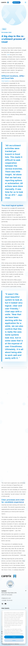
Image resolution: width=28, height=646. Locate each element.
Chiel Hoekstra (5, 81)
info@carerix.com (6, 598)
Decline (14, 640)
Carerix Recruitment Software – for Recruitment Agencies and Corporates (5, 2)
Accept (14, 637)
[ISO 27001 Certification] (14, 584)
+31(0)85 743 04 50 (6, 600)
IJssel (8, 54)
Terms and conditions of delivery (10, 644)
